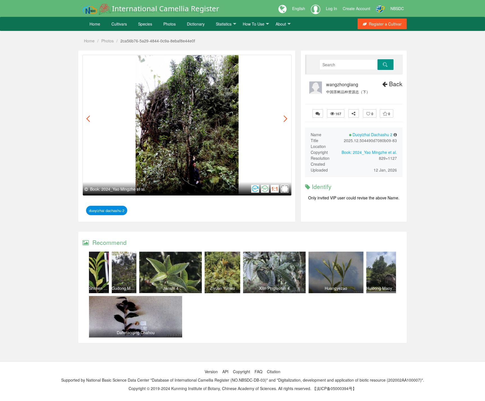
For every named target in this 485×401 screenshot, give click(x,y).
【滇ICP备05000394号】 (334, 388)
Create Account (356, 8)
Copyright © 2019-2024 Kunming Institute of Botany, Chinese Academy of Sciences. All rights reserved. (220, 388)
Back (394, 83)
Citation (273, 371)
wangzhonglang (342, 84)
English (298, 8)
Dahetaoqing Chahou (136, 332)
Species (145, 24)
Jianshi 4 (171, 288)
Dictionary (196, 24)
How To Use (253, 24)
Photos (169, 24)
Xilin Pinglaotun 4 (274, 288)
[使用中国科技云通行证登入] (380, 8)
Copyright (241, 371)
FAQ (258, 371)
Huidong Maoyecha (383, 288)
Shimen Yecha (102, 288)
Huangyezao (336, 288)
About (281, 24)
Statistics (224, 24)
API (225, 371)
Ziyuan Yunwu (222, 288)
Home (95, 24)
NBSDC (397, 8)
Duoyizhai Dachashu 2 (106, 210)
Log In (331, 8)
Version (211, 371)
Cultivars (119, 24)
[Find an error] (317, 113)
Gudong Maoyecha (129, 288)
